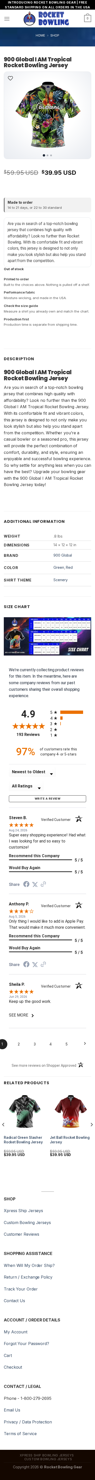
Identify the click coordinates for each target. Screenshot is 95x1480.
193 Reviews (31, 734)
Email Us (12, 1410)
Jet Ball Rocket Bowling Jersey (70, 1139)
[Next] (82, 115)
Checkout (13, 1367)
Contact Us (14, 1300)
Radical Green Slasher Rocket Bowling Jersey (23, 1139)
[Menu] (7, 18)
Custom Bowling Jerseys (27, 1222)
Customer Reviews (21, 1234)
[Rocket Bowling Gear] (46, 18)
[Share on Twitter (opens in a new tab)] (35, 884)
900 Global (62, 555)
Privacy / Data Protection (28, 1421)
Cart (8, 1355)
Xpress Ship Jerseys (23, 1210)
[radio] (68, 712)
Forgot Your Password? (26, 1343)
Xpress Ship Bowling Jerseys (47, 1455)
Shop (54, 35)
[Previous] (12, 115)
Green (58, 567)
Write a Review (47, 798)
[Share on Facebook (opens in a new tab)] (26, 884)
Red (69, 567)
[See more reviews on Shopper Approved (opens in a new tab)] (43, 884)
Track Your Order (20, 1289)
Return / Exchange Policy (28, 1277)
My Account (15, 1331)
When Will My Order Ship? (29, 1265)
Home (40, 35)
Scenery (60, 580)
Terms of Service (20, 1433)
